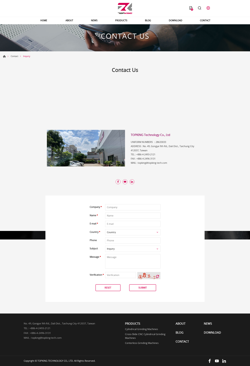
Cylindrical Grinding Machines (141, 329)
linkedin (131, 181)
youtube (125, 181)
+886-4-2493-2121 (145, 154)
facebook (118, 181)
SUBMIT (142, 287)
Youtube (217, 361)
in (224, 361)
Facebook (209, 361)
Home (4, 56)
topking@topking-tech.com (152, 162)
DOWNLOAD (175, 20)
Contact (14, 56)
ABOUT (69, 20)
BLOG (148, 20)
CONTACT (205, 20)
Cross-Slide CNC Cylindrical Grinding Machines (145, 336)
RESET (108, 287)
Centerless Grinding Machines (142, 343)
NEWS (94, 20)
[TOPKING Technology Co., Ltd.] (125, 8)
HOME (43, 20)
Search (199, 8)
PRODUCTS (121, 20)
